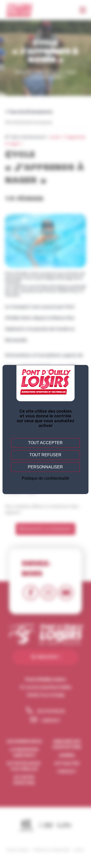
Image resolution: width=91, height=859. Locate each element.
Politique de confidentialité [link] (45, 478)
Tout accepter (45, 443)
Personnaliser (45, 467)
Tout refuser (45, 455)
